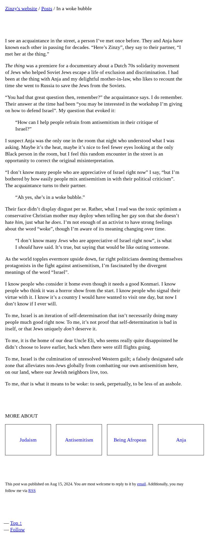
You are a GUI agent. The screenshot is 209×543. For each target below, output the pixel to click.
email (141, 484)
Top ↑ (16, 523)
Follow (17, 529)
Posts (46, 8)
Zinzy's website (21, 8)
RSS (32, 490)
